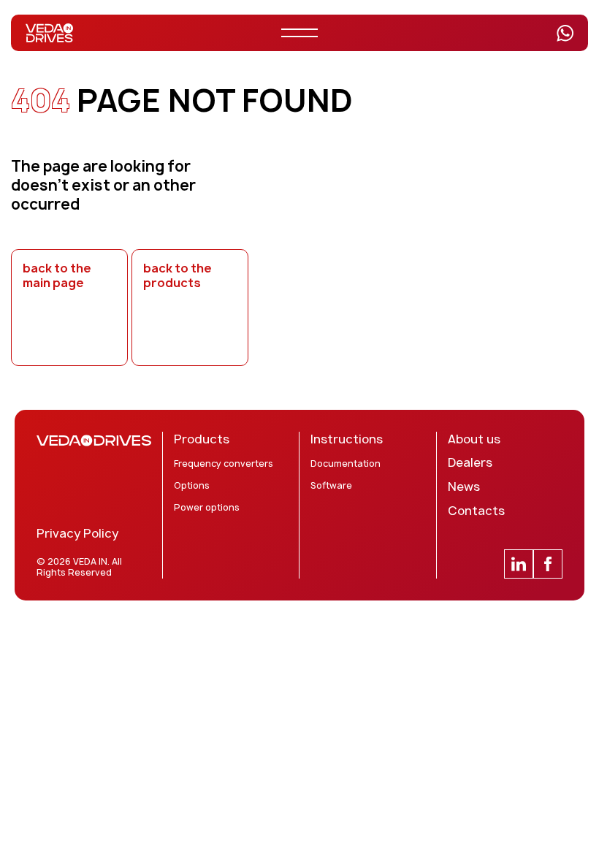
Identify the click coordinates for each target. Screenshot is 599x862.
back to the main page (57, 275)
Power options (207, 508)
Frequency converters (223, 464)
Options (192, 486)
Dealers (470, 462)
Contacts (476, 511)
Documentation (345, 464)
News (464, 487)
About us (474, 439)
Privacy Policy (77, 533)
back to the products (177, 275)
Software (331, 486)
